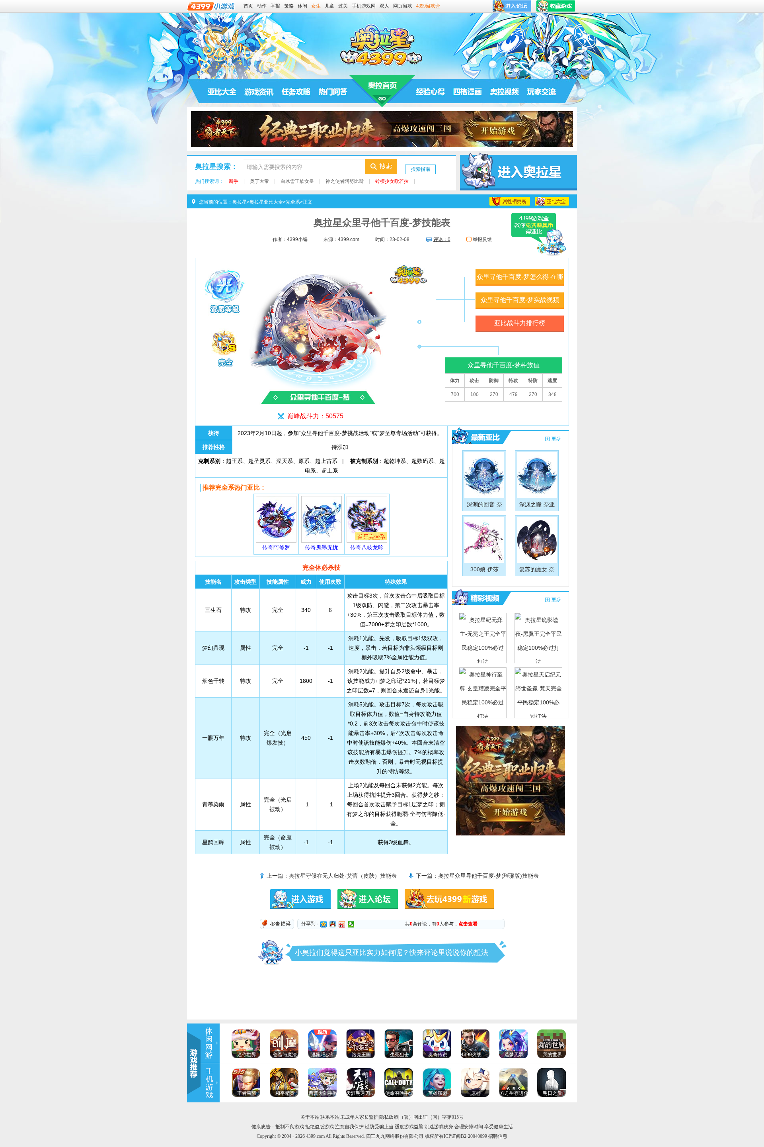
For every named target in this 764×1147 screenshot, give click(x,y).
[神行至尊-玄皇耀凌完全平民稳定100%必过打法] (483, 692)
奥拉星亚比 (478, 437)
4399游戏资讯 (210, 1043)
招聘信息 (497, 1136)
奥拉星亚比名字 (552, 201)
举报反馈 (482, 239)
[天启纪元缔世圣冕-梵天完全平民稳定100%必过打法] (538, 692)
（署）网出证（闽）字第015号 (431, 1117)
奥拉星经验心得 (430, 91)
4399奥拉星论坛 (541, 91)
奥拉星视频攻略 (478, 598)
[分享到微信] (351, 924)
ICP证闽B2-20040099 (465, 1136)
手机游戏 (210, 1083)
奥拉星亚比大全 (222, 91)
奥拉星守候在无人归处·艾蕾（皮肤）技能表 (343, 876)
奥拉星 (382, 91)
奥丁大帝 (259, 181)
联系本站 (329, 1117)
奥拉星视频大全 (553, 600)
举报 (275, 6)
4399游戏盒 (428, 6)
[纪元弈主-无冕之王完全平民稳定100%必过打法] (483, 638)
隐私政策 (388, 1117)
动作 (262, 6)
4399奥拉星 (382, 45)
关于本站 (310, 1117)
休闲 (302, 6)
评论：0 (441, 239)
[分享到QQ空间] (323, 924)
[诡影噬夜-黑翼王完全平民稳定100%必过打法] (538, 638)
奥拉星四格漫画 (467, 91)
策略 (289, 6)
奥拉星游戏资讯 (259, 91)
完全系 (293, 202)
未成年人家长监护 (359, 1117)
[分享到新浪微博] (342, 924)
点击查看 (467, 924)
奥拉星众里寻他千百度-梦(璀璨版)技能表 (488, 876)
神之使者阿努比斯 (344, 181)
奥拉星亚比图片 (553, 439)
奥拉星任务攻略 (296, 91)
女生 (316, 6)
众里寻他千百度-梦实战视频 (520, 299)
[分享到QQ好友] (332, 924)
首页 (248, 6)
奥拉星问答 (333, 91)
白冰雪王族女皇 (297, 181)
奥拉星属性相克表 (509, 201)
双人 (384, 6)
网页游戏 (402, 6)
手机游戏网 (364, 6)
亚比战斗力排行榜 (519, 323)
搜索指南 (420, 169)
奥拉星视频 (504, 91)
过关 (343, 6)
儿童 (329, 6)
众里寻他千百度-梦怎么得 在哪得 (520, 279)
